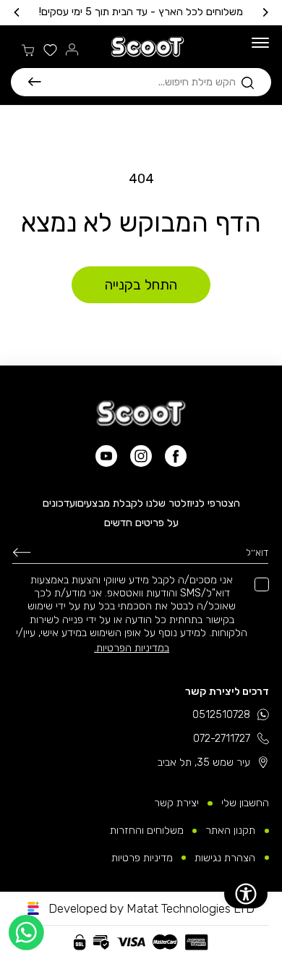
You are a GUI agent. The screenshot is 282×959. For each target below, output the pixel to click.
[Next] (17, 12)
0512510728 (221, 714)
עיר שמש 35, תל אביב (204, 762)
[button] (141, 82)
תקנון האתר (230, 830)
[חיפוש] (34, 81)
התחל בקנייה (141, 284)
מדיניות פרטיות (142, 857)
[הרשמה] (21, 552)
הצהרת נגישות (225, 857)
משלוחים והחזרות (147, 830)
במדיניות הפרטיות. (131, 647)
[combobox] (138, 81)
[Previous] (264, 12)
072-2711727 (221, 738)
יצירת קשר (176, 802)
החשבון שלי (245, 802)
